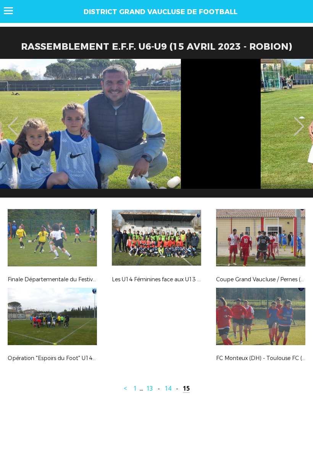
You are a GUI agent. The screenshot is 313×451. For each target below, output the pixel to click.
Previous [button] (12, 121)
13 (149, 388)
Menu (12, 10)
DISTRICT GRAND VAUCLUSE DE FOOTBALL (160, 12)
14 (168, 388)
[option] (156, 131)
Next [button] (299, 121)
